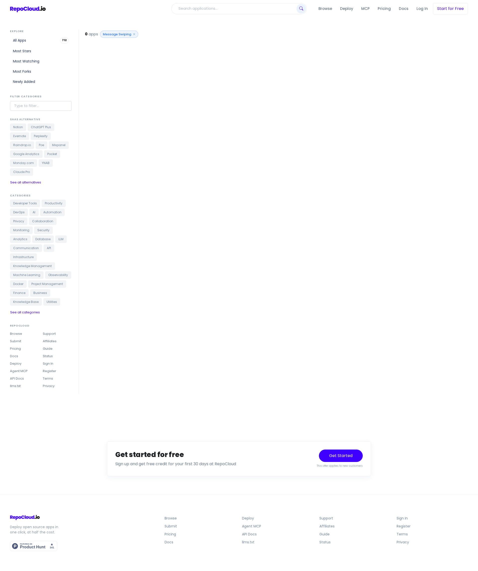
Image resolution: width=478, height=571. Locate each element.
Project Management (47, 284)
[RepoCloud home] (65, 517)
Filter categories (26, 96)
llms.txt (15, 386)
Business (40, 293)
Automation (52, 212)
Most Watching (26, 61)
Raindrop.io (22, 145)
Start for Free (450, 8)
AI (34, 212)
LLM (61, 239)
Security (43, 230)
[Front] (28, 9)
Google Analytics (26, 154)
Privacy (18, 221)
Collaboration (42, 221)
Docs (404, 8)
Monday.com (23, 163)
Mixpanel (58, 145)
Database (43, 239)
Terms (48, 378)
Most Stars (22, 51)
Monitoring (21, 230)
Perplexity (41, 136)
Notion (18, 127)
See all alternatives (25, 182)
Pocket (52, 154)
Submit (15, 341)
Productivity (53, 203)
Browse (325, 8)
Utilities (52, 302)
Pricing (384, 8)
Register (49, 371)
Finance (19, 293)
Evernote (19, 136)
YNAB (46, 163)
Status (48, 356)
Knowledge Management (32, 266)
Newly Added (24, 81)
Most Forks (22, 71)
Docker (18, 284)
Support (49, 333)
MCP (365, 8)
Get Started (341, 455)
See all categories (25, 312)
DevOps (19, 212)
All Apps (40, 40)
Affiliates (50, 341)
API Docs (17, 378)
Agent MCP (19, 371)
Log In (422, 8)
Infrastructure (23, 257)
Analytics (20, 239)
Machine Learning (26, 275)
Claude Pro (21, 172)
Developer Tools (25, 203)
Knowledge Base (26, 302)
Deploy (346, 8)
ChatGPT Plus (41, 127)
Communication (26, 248)
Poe (41, 145)
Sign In (48, 363)
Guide (48, 348)
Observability (58, 275)
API (49, 248)
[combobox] (234, 8)
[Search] (301, 8)
